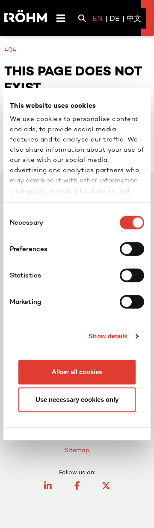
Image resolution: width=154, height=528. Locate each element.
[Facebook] (77, 489)
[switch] (132, 249)
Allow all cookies (77, 371)
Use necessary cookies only (77, 399)
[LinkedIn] (47, 489)
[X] (106, 489)
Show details (108, 336)
